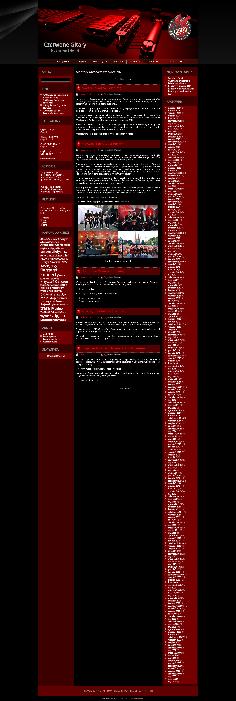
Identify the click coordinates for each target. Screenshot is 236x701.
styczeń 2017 (174, 348)
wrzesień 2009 (174, 577)
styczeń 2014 (174, 441)
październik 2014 (176, 418)
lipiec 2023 (173, 149)
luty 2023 (172, 162)
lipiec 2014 (173, 426)
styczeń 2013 (174, 473)
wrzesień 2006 (174, 668)
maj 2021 (172, 215)
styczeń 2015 (174, 410)
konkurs (62, 275)
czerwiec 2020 (174, 243)
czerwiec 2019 (174, 272)
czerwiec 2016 (174, 366)
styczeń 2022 (174, 194)
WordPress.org (50, 341)
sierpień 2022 (174, 178)
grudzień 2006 (174, 663)
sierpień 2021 (174, 207)
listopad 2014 (174, 415)
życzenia (61, 319)
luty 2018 (172, 314)
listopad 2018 (174, 290)
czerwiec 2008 (174, 616)
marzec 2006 (173, 679)
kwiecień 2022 (174, 189)
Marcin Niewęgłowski (49, 285)
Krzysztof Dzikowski (49, 278)
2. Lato (43, 220)
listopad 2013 (174, 447)
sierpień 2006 (174, 671)
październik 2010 (176, 543)
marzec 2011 (173, 530)
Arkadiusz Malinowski (49, 242)
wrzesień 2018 (174, 295)
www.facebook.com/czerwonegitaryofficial (101, 369)
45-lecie (44, 239)
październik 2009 (176, 574)
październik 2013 (176, 449)
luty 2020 (172, 251)
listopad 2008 (174, 603)
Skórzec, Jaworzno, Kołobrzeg (101, 88)
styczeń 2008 (174, 629)
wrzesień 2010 (174, 546)
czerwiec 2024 (174, 121)
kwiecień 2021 (174, 217)
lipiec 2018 (173, 301)
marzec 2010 (173, 561)
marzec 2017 (173, 342)
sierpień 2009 (174, 580)
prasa (57, 294)
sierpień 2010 (174, 548)
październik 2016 (176, 355)
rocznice (62, 298)
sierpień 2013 (174, 454)
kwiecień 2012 (174, 496)
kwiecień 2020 (174, 246)
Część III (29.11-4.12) (50, 144)
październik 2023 (176, 142)
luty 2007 (172, 658)
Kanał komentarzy (51, 339)
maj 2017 (172, 337)
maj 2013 (172, 462)
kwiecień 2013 (174, 465)
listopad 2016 (174, 353)
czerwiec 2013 (174, 460)
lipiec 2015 (173, 394)
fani (67, 255)
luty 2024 (172, 131)
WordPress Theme (120, 698)
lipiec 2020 (173, 241)
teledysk (64, 304)
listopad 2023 (174, 139)
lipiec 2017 (173, 332)
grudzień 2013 (174, 444)
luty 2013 (172, 470)
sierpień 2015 (174, 392)
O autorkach (136, 61)
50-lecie (52, 239)
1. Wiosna (44, 217)
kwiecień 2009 (174, 590)
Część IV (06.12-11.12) (50, 151)
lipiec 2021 (173, 209)
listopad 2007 (174, 634)
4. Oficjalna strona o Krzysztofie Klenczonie (53, 111)
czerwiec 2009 (174, 585)
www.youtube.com (89, 380)
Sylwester (56, 304)
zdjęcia (58, 315)
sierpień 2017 (174, 329)
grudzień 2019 (174, 256)
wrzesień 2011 (174, 514)
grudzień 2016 (174, 350)
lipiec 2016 (173, 363)
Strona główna (61, 61)
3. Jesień (44, 222)
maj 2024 (172, 123)
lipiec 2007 (173, 645)
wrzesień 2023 (174, 144)
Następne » (125, 79)
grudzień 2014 (174, 413)
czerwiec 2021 (174, 212)
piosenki (46, 294)
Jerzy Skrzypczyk (49, 268)
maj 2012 (172, 494)
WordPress (106, 698)
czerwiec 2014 (174, 428)
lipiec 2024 (173, 118)
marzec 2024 (173, 129)
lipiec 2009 (173, 582)
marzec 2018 (173, 311)
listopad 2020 (174, 230)
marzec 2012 (173, 499)
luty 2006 (172, 681)
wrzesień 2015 (174, 389)
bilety (55, 252)
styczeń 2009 (174, 598)
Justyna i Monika (114, 94)
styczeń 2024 (174, 134)
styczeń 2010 (174, 567)
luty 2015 (172, 408)
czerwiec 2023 (174, 152)
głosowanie (61, 258)
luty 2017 (172, 345)
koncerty (49, 274)
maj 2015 (172, 400)
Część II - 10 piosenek (51, 189)
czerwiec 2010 (174, 554)
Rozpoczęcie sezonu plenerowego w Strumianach (114, 348)
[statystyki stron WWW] (51, 356)
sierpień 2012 (174, 486)
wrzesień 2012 (174, 483)
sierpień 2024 (174, 116)
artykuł (43, 248)
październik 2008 (176, 606)
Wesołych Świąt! (175, 78)
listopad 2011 (174, 509)
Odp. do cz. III (47, 146)
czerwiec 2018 (174, 303)
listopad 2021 (174, 199)
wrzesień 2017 (174, 327)
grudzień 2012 (174, 475)
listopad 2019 (174, 259)
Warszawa (45, 312)
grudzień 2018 (174, 288)
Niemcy (58, 290)
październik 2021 (176, 202)
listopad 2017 (174, 321)
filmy (52, 259)
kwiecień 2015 (174, 402)
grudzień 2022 (174, 168)
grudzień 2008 (174, 600)
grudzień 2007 (174, 632)
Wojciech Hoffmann (58, 312)
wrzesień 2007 (174, 640)
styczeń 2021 (174, 225)
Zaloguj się (48, 334)
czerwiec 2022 (174, 183)
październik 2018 (176, 293)
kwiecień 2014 (174, 434)
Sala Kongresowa (47, 302)
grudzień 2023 (174, 136)
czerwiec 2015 (174, 397)
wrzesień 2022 (174, 175)
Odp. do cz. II (46, 139)
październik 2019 (176, 262)
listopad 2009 (174, 572)
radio (44, 298)
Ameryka (63, 239)
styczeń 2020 (174, 254)
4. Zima (43, 225)
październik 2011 (176, 512)
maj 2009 (172, 587)
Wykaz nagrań (100, 61)
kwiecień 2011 (174, 527)
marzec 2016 (173, 374)
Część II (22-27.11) (49, 137)
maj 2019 (172, 275)
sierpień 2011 (174, 517)
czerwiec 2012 (174, 491)
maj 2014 (172, 431)
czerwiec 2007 (174, 647)
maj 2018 (172, 306)
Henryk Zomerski (50, 262)
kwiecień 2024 (174, 126)
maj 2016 (172, 368)
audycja (52, 248)
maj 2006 (172, 676)
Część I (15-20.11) (48, 130)
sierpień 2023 (174, 147)
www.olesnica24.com (90, 301)
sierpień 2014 (174, 423)
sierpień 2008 (174, 611)
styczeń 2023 (174, 165)
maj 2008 (172, 619)
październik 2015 (176, 387)
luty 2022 (172, 191)
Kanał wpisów (49, 336)
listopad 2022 (174, 170)
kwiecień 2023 (174, 157)
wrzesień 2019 (174, 264)
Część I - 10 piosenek (51, 187)
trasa (45, 308)
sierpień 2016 (174, 361)
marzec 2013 (173, 467)
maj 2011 (172, 525)
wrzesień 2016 (174, 358)
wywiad (45, 316)
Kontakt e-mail (174, 61)
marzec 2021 (173, 220)
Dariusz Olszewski (55, 255)
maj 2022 (172, 186)
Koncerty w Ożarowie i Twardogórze (106, 271)
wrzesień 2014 (174, 421)
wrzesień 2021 (174, 204)
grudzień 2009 (174, 569)
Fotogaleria (154, 61)
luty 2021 (172, 222)
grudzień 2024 (174, 108)
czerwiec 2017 (174, 335)
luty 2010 (172, 564)
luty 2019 (172, 282)
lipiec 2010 (173, 551)
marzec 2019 (173, 280)
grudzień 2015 (174, 381)
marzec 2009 (173, 593)
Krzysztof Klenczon (54, 282)
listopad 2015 (174, 384)
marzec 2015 (173, 405)
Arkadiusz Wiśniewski (55, 244)
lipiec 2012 (173, 488)
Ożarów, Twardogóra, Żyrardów (103, 311)
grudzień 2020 (174, 228)
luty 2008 (172, 627)
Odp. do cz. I (46, 132)
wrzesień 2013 (174, 452)
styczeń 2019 (174, 285)
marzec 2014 (173, 436)
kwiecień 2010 (174, 559)
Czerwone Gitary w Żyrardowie (102, 144)
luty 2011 (172, 533)
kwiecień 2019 (174, 277)
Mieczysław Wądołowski (52, 289)
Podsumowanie (47, 158)
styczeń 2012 (174, 504)
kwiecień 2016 (174, 371)
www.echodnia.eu (89, 289)
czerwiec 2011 (174, 522)
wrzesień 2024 (174, 113)
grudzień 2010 (174, 538)
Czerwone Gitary (65, 44)
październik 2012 (176, 481)
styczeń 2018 (174, 316)
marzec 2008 (173, 624)
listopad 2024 (174, 110)
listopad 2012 (174, 478)
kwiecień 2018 (174, 308)
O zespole (81, 61)
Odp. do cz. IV (46, 154)
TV (52, 308)
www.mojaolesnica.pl (90, 298)
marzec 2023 (173, 160)
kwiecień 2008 (174, 621)
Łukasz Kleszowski (48, 320)
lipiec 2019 (173, 269)
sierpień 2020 (174, 238)
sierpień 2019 (174, 267)
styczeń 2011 (174, 535)
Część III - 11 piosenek (52, 191)
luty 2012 (172, 501)
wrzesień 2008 (174, 608)
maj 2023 (172, 155)
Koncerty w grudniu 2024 (179, 86)
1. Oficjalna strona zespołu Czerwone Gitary (55, 96)
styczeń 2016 (174, 379)
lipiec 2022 (173, 181)
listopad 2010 (174, 540)
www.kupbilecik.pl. (117, 129)
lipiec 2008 (173, 613)
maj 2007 (172, 650)
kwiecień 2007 (174, 653)
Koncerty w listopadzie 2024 (181, 88)
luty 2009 (172, 595)
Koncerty (118, 61)
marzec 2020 (173, 248)
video (59, 308)
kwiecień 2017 (174, 340)
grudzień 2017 (174, 319)
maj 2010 (172, 556)
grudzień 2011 (174, 507)
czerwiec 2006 (174, 673)
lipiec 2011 (173, 520)
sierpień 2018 (174, 298)
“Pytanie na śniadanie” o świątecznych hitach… (179, 82)
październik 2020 (176, 233)
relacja (52, 298)
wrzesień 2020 (174, 235)
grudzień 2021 (174, 196)
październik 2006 (176, 666)
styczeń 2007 (174, 660)
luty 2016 (172, 376)
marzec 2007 (173, 655)
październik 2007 (176, 637)
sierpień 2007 (174, 642)
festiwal (44, 258)
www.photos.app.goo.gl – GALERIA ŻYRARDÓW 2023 (105, 201)
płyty (63, 294)
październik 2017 (176, 324)
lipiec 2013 (173, 457)
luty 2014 (172, 439)
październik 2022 (176, 173)
